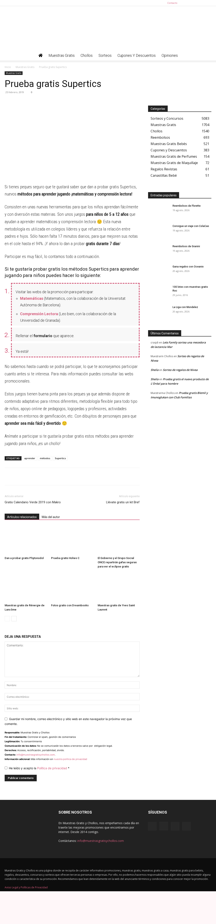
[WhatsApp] (9, 102)
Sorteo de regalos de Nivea (180, 370)
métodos (45, 458)
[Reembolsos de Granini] (158, 251)
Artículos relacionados (22, 517)
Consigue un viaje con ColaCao (191, 226)
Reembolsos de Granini (186, 246)
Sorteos (105, 55)
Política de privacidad (52, 768)
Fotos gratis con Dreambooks (70, 605)
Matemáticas (31, 298)
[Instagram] (194, 3)
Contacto (172, 2)
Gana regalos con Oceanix (188, 266)
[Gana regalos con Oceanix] (158, 272)
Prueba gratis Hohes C (65, 558)
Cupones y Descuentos (136, 55)
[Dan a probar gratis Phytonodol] (26, 540)
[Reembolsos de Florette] (158, 211)
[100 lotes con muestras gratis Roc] (158, 292)
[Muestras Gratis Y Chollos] (108, 28)
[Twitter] (208, 3)
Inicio (8, 67)
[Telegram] (18, 102)
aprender (29, 458)
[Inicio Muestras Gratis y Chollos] (40, 55)
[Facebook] (187, 3)
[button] (206, 56)
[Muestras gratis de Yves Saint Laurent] (119, 587)
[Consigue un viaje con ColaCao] (158, 231)
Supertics (60, 458)
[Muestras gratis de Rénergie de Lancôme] (26, 587)
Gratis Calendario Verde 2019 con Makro (33, 502)
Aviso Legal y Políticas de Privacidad (26, 887)
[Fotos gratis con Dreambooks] (72, 587)
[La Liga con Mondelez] (158, 312)
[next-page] (14, 618)
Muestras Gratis (62, 55)
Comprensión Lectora (39, 314)
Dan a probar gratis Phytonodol (24, 558)
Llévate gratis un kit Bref (123, 502)
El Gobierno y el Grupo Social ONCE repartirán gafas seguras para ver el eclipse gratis (117, 562)
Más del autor (51, 517)
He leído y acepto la (39, 768)
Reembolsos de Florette (187, 205)
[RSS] (201, 3)
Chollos (87, 55)
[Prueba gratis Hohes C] (72, 540)
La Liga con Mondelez (185, 307)
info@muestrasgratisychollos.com (35, 754)
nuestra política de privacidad (70, 759)
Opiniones (170, 55)
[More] (47, 102)
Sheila (155, 370)
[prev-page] (7, 618)
